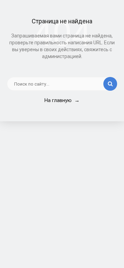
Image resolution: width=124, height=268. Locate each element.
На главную (62, 100)
